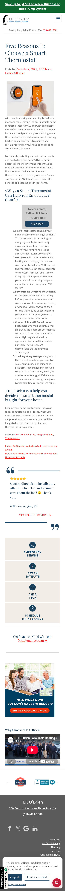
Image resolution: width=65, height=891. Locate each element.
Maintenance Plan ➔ (32, 640)
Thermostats (12, 438)
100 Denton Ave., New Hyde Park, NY (32, 808)
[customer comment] (49, 515)
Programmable (44, 434)
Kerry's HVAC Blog (25, 434)
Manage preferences (16, 884)
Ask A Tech (37, 224)
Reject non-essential (37, 877)
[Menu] (58, 18)
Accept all (14, 877)
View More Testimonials (33, 515)
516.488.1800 (49, 30)
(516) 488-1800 (32, 814)
